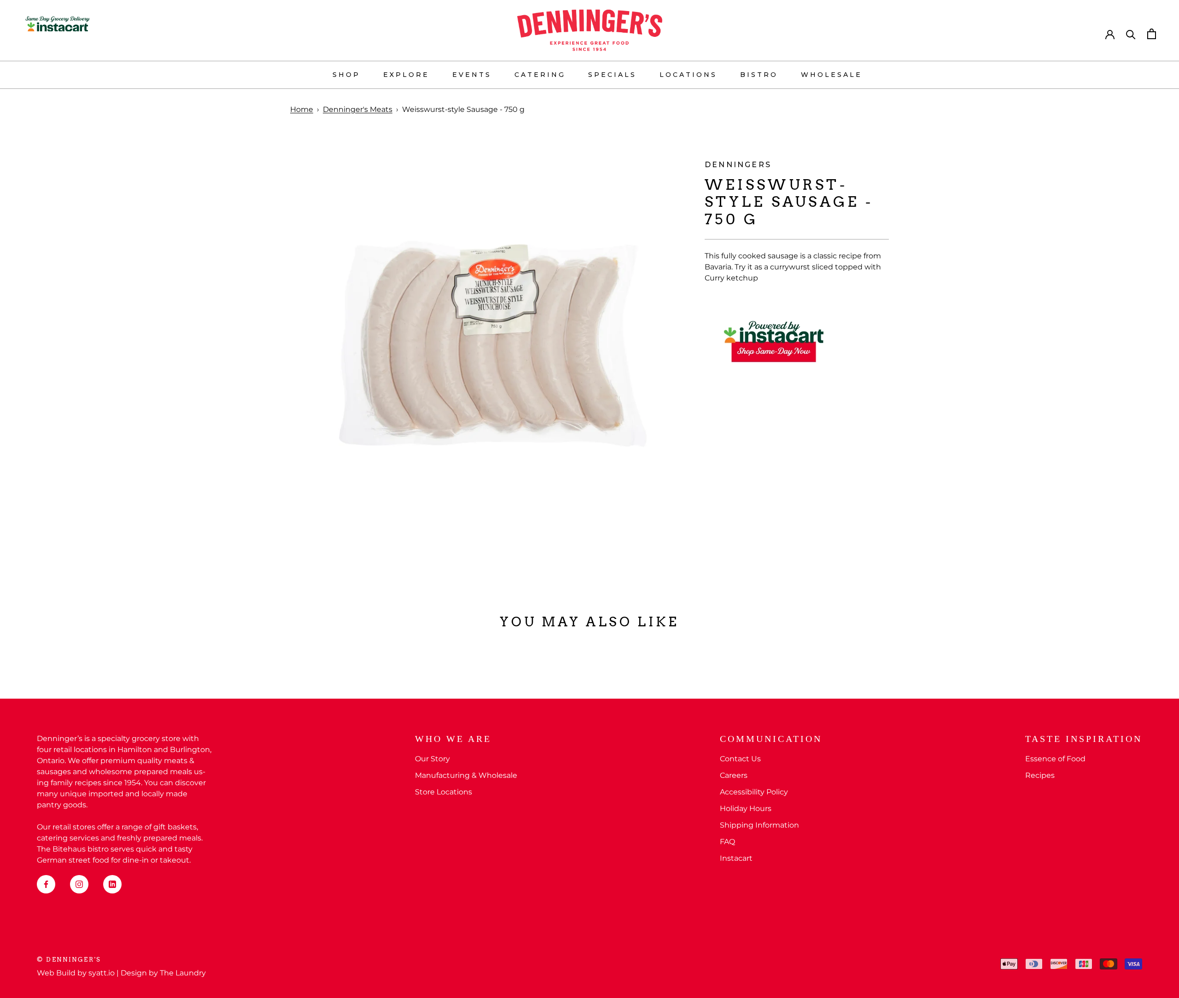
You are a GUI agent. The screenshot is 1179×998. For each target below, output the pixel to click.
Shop (346, 74)
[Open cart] (1151, 34)
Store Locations (443, 792)
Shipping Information (759, 825)
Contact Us (740, 758)
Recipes (1040, 775)
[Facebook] (46, 884)
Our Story (432, 758)
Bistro (759, 74)
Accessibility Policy (754, 792)
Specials (612, 74)
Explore (406, 74)
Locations (688, 74)
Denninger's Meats (357, 109)
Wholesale (831, 74)
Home (301, 109)
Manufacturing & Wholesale (466, 775)
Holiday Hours (745, 808)
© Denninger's (69, 959)
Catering (540, 74)
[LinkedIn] (112, 884)
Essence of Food (1055, 758)
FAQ (727, 841)
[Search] (1131, 34)
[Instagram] (79, 884)
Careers (733, 775)
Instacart (736, 858)
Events (471, 74)
